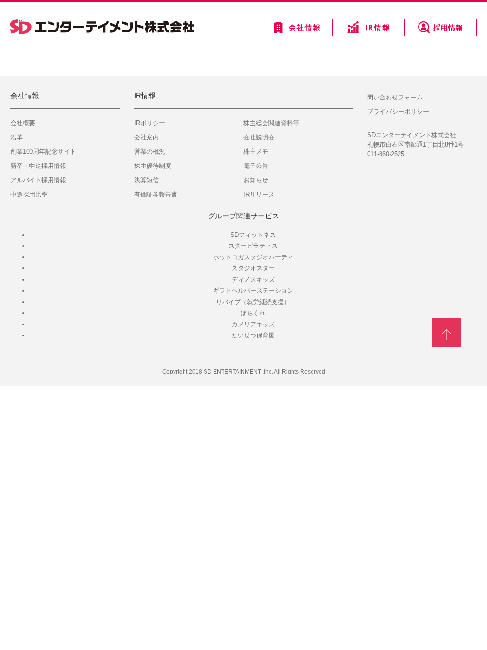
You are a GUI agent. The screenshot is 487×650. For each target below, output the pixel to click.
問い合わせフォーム (395, 97)
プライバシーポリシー (398, 111)
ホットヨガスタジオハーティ (253, 257)
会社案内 (146, 137)
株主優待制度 (152, 165)
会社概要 (22, 123)
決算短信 (146, 180)
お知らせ (256, 180)
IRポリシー (149, 123)
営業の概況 (149, 151)
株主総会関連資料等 (271, 123)
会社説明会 (259, 137)
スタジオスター (253, 268)
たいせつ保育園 (253, 335)
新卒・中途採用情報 (38, 165)
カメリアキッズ (253, 324)
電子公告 (256, 165)
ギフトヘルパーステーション (253, 290)
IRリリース (259, 194)
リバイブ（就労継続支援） (253, 301)
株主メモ (256, 151)
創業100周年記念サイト (43, 151)
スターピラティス (253, 245)
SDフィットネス (253, 234)
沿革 (16, 137)
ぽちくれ (253, 312)
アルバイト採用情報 (38, 180)
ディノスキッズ (253, 279)
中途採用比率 (29, 194)
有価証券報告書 (155, 194)
